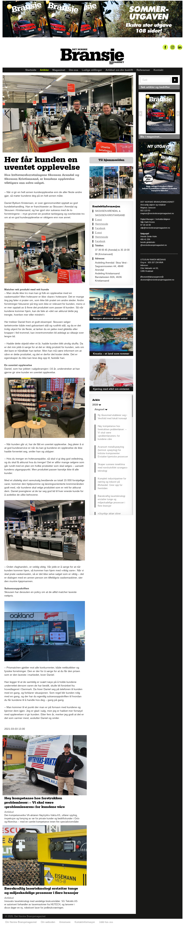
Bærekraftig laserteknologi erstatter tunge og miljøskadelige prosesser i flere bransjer (111, 501)
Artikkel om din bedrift (119, 69)
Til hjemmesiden (111, 160)
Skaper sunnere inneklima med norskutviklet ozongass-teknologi (113, 467)
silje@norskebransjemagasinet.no (155, 228)
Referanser (143, 69)
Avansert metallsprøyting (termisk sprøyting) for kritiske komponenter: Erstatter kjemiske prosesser (113, 451)
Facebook (100, 228)
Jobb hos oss (106, 922)
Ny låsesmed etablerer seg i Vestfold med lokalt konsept (112, 417)
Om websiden (48, 922)
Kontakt (158, 69)
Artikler (44, 69)
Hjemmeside (101, 224)
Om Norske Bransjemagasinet (21, 922)
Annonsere (64, 922)
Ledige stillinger (92, 69)
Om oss (73, 69)
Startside (30, 69)
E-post (98, 219)
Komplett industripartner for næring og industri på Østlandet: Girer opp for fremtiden (112, 483)
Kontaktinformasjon (85, 922)
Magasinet (58, 69)
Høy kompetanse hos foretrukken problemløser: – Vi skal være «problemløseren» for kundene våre (112, 432)
